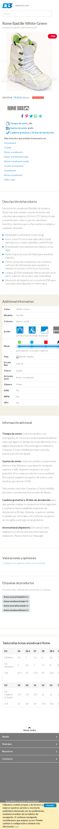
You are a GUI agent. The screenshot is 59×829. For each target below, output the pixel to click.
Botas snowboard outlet (16, 161)
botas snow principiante (16, 597)
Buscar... (7, 13)
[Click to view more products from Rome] (29, 108)
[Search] (48, 13)
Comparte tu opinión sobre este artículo (19, 27)
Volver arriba (29, 730)
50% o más (9, 180)
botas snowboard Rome (16, 610)
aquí (16, 826)
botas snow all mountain (16, 605)
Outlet (7, 147)
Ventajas (7, 744)
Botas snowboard (13, 152)
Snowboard (10, 143)
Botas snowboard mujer (16, 157)
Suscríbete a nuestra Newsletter (22, 801)
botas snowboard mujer (16, 601)
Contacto (7, 758)
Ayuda (5, 736)
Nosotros (7, 751)
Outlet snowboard (13, 166)
